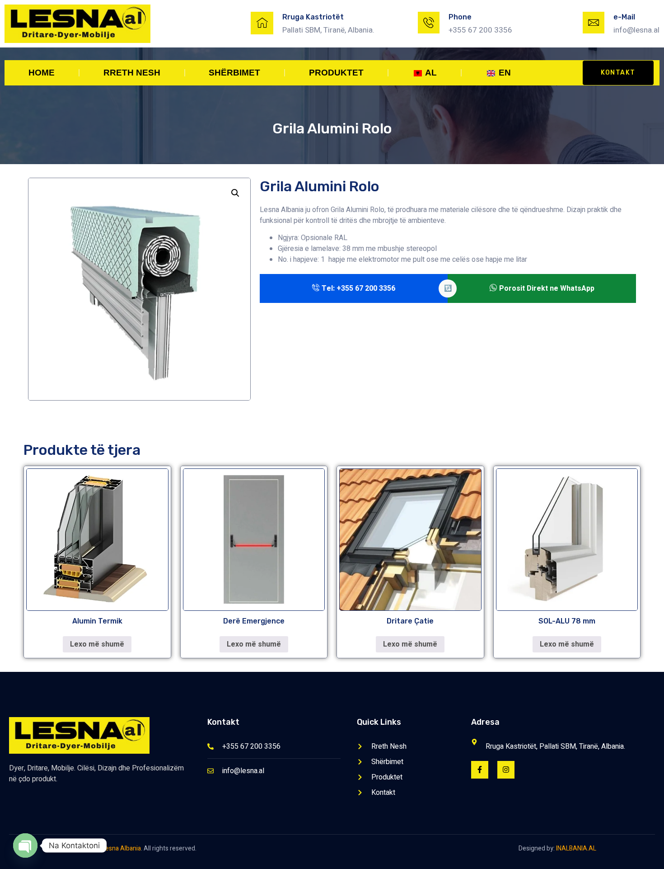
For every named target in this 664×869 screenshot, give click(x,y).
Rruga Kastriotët (313, 17)
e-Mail (624, 17)
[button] (235, 193)
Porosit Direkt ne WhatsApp (546, 288)
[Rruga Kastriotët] (262, 23)
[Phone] (429, 22)
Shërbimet (234, 72)
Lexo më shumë (97, 644)
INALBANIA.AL (576, 848)
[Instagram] (505, 769)
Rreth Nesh (131, 72)
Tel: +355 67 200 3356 (358, 288)
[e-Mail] (593, 22)
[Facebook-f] (479, 769)
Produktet (336, 72)
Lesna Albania (121, 848)
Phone (460, 17)
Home (41, 72)
